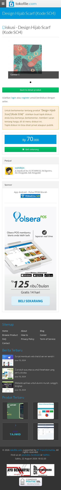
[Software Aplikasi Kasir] (30, 258)
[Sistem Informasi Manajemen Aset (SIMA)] (46, 411)
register (25, 97)
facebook (35, 454)
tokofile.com (16, 450)
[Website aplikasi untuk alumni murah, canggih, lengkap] (8, 387)
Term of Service (47, 339)
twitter (46, 454)
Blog (42, 330)
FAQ (4, 339)
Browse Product (10, 335)
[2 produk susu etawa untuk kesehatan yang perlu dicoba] (8, 373)
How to (24, 335)
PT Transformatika (46, 450)
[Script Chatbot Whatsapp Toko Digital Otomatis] (15, 411)
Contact (6, 343)
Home (5, 330)
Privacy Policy (27, 339)
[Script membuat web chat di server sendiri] (8, 360)
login (13, 97)
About (24, 330)
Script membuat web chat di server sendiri (34, 356)
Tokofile (26, 3)
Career (43, 335)
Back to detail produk (30, 89)
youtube (26, 454)
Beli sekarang (32, 149)
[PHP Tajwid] (15, 431)
